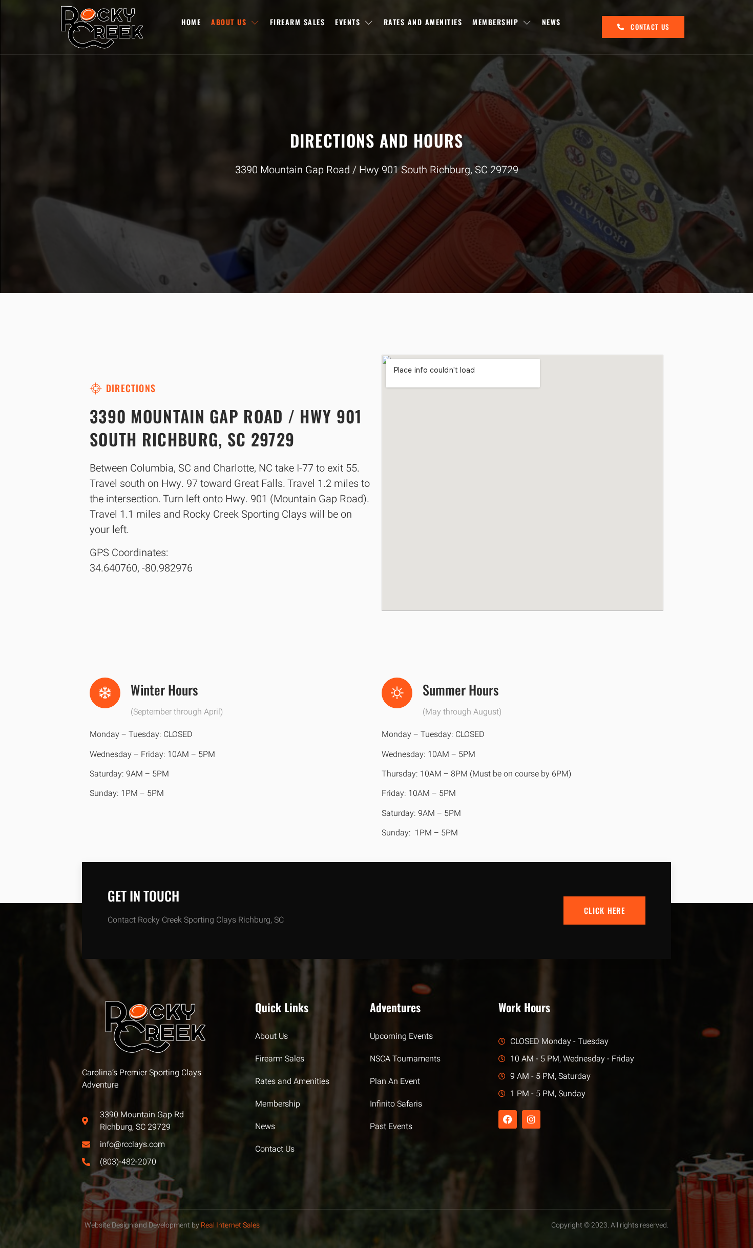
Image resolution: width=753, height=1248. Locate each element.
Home (191, 21)
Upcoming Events (401, 1036)
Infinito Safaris (396, 1104)
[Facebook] (507, 1119)
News (551, 21)
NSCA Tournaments (405, 1059)
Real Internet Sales (230, 1225)
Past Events (391, 1126)
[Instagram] (531, 1119)
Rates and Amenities (423, 21)
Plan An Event (395, 1081)
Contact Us (275, 1149)
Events (347, 21)
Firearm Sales (297, 21)
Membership (495, 21)
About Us (228, 21)
